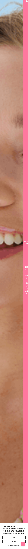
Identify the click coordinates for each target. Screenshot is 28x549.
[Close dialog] (26, 2)
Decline (14, 541)
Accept (14, 537)
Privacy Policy (20, 533)
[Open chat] (23, 544)
